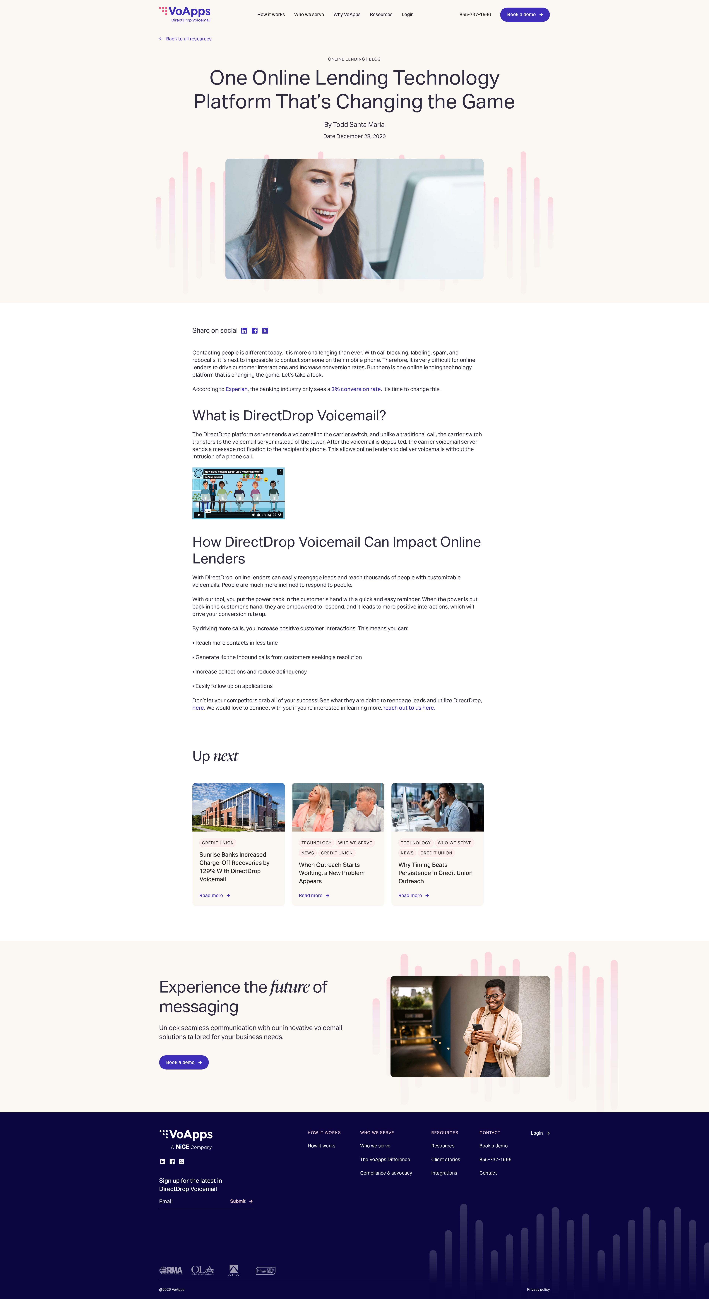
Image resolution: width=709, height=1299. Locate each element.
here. (198, 708)
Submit (238, 1201)
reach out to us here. (409, 708)
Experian (237, 389)
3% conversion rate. (356, 389)
